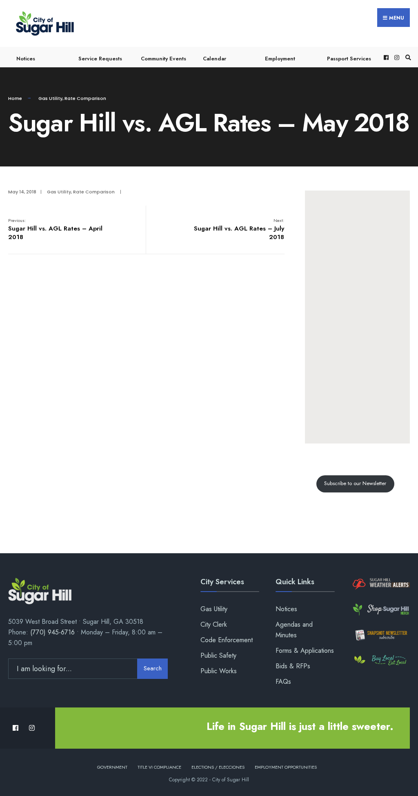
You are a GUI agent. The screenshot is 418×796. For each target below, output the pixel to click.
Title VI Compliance (159, 767)
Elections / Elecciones (218, 767)
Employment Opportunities (286, 767)
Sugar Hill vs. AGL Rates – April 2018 (55, 229)
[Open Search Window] (407, 57)
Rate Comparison (85, 98)
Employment (280, 58)
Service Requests (100, 58)
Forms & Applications (305, 650)
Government (112, 767)
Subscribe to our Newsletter (355, 483)
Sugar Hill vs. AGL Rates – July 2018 (239, 229)
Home (15, 98)
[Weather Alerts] (380, 584)
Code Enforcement (226, 640)
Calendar (214, 58)
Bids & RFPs (293, 666)
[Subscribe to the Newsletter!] (380, 634)
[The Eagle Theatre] (380, 660)
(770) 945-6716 (52, 632)
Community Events (163, 58)
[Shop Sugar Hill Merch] (380, 609)
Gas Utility (50, 98)
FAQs (283, 681)
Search (153, 668)
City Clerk (213, 624)
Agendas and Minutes (294, 630)
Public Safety (218, 655)
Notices (25, 58)
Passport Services (349, 58)
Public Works (218, 671)
